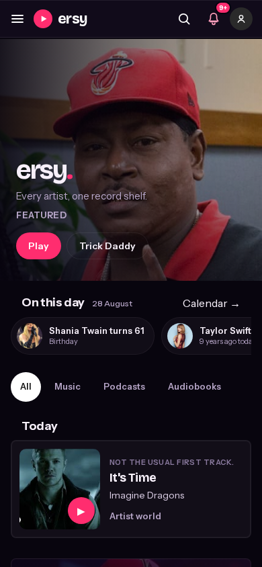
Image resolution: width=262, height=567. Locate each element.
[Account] (241, 18)
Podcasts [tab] (124, 386)
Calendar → (212, 303)
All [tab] (26, 386)
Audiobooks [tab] (194, 386)
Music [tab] (67, 386)
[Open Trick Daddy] (131, 160)
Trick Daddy (107, 246)
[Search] (184, 19)
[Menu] (17, 19)
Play (38, 246)
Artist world (135, 516)
